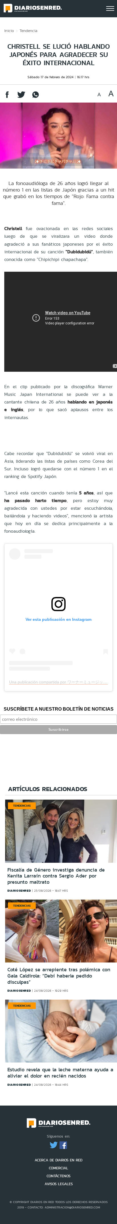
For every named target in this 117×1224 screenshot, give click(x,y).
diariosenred (19, 890)
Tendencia (28, 31)
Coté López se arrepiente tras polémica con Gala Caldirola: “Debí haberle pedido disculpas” (58, 975)
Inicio (9, 31)
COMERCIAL (58, 1168)
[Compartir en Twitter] (21, 97)
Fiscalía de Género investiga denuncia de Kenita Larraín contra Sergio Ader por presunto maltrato (56, 876)
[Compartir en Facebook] (7, 97)
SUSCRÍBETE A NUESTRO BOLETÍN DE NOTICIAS (59, 709)
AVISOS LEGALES (59, 1184)
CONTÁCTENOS (58, 1176)
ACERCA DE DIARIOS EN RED (58, 1160)
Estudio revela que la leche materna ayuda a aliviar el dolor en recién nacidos (60, 1073)
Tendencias (22, 805)
